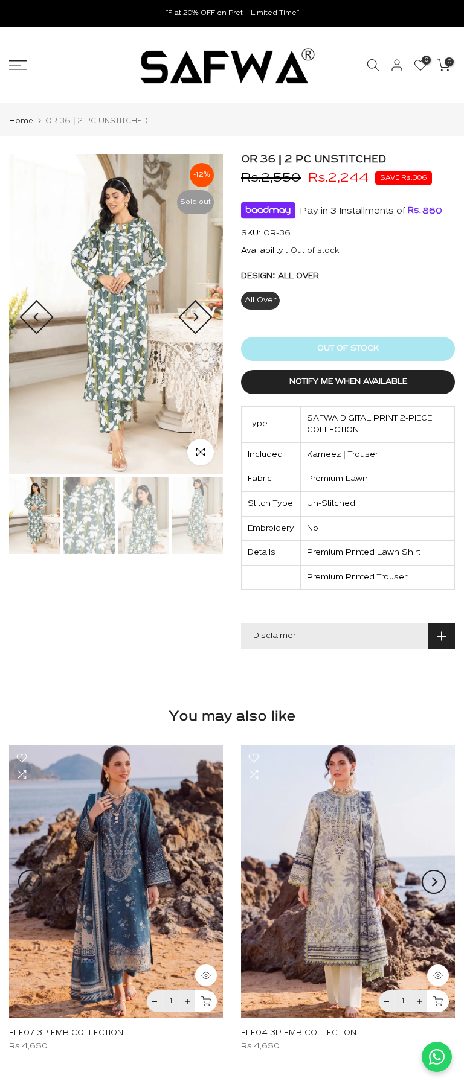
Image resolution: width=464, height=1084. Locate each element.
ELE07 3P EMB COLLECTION (66, 1033)
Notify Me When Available (348, 381)
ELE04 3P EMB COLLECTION (298, 1033)
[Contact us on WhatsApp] (437, 1057)
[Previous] (36, 317)
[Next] (195, 317)
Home (21, 121)
